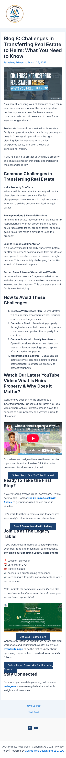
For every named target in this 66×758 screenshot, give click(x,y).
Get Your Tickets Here (33, 636)
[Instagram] (30, 728)
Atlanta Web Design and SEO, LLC (44, 750)
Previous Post (33, 706)
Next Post (33, 712)
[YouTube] (36, 728)
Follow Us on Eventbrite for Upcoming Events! (28, 667)
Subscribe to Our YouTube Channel (33, 475)
